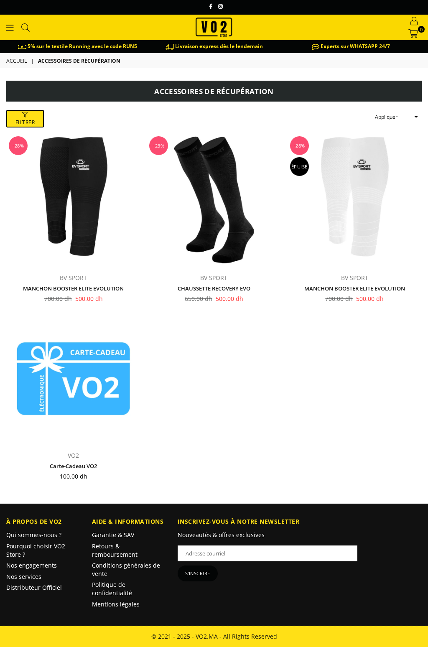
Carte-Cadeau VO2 (73, 466)
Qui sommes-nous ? (33, 535)
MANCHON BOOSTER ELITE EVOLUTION (73, 288)
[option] (77, 46)
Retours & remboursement (115, 550)
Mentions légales (116, 604)
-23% (158, 146)
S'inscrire (197, 573)
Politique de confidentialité (112, 589)
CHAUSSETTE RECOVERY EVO (214, 288)
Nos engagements (31, 565)
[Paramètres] (414, 21)
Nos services (23, 577)
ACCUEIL (16, 61)
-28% (18, 146)
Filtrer (25, 122)
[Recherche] (25, 27)
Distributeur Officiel (34, 587)
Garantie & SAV (113, 535)
